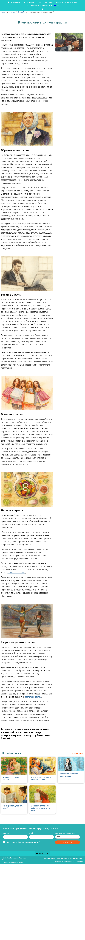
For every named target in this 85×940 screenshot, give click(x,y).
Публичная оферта (49, 858)
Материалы (66, 2)
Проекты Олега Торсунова (31, 2)
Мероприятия (15, 2)
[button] (42, 9)
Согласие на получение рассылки (64, 861)
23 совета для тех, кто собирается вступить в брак (40, 808)
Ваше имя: (6, 833)
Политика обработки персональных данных (70, 858)
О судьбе (21, 12)
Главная (3, 12)
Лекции (75, 2)
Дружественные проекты (52, 2)
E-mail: (31, 833)
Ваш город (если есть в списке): (65, 833)
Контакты (46, 5)
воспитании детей (33, 697)
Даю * (23, 842)
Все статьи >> (77, 753)
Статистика (79, 861)
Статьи (12, 12)
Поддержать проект (34, 5)
